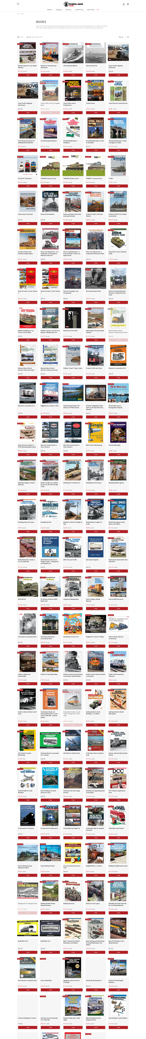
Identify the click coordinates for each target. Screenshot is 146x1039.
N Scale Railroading (114, 445)
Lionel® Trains (79, 9)
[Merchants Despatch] (95, 546)
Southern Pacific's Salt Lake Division (94, 215)
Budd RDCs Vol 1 (46, 941)
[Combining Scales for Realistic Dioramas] (95, 815)
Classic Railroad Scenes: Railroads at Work (25, 867)
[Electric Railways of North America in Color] (50, 777)
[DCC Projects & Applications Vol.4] (118, 777)
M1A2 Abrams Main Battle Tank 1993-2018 (118, 560)
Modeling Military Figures (116, 483)
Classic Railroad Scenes (48, 866)
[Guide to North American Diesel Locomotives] (95, 661)
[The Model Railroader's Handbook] (73, 127)
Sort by (29, 37)
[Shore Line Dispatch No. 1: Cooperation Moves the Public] (95, 238)
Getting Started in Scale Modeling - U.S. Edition (93, 713)
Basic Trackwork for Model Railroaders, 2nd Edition (71, 942)
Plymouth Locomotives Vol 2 (117, 368)
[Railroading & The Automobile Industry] (95, 317)
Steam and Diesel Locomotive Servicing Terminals (72, 215)
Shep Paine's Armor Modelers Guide (118, 252)
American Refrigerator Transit (27, 1018)
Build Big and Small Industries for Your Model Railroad (118, 904)
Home (18, 13)
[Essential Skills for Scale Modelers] (27, 777)
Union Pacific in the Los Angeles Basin (50, 104)
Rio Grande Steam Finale (93, 291)
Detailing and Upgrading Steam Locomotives (95, 791)
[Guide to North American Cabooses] (118, 661)
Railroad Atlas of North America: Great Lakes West (26, 369)
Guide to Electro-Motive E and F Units (27, 713)
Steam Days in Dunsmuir (25, 214)
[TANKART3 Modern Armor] (73, 165)
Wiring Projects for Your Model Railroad (27, 66)
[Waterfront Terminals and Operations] (50, 52)
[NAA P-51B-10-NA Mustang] (95, 432)
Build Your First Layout (93, 903)
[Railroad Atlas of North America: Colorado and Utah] (50, 355)
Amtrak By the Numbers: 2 (94, 980)
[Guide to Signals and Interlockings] (27, 661)
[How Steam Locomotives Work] (27, 623)
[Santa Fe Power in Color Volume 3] (27, 278)
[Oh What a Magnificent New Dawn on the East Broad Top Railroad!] (95, 392)
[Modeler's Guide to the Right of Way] (73, 509)
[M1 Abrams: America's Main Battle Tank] (50, 586)
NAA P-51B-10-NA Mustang (94, 445)
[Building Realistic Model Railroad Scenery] (50, 890)
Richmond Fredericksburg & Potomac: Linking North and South (117, 293)
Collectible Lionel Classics (116, 828)
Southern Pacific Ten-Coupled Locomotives (117, 215)
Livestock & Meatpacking (70, 599)
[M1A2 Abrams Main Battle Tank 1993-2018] (118, 546)
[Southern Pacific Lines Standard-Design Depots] (27, 238)
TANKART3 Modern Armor (71, 178)
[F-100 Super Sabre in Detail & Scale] (95, 740)
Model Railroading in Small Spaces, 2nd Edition (117, 523)
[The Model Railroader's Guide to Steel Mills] (95, 127)
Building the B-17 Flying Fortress (27, 903)
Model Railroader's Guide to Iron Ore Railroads (26, 560)
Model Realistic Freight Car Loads (94, 523)
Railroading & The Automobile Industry (95, 331)
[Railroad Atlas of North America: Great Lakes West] (27, 355)
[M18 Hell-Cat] (27, 586)
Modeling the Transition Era (71, 483)
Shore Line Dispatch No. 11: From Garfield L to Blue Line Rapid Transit (71, 253)
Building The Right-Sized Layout (118, 866)
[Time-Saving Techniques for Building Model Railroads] (27, 127)
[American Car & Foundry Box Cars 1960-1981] (50, 1005)
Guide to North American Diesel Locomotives (95, 675)
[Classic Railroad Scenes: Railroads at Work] (27, 853)
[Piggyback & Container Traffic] (50, 392)
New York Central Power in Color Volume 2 (49, 446)
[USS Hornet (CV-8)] (95, 52)
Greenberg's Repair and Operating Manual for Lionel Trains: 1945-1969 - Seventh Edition (49, 714)
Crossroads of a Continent (26, 828)
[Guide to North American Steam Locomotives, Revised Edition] (73, 661)
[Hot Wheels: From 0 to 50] (73, 623)
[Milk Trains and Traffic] (73, 546)
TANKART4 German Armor (48, 178)
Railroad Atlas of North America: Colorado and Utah (49, 369)
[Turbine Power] (95, 90)
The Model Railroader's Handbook (70, 142)
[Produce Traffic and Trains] (95, 355)
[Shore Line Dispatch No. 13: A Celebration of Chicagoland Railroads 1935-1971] (50, 238)
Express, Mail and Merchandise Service (118, 754)
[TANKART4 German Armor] (50, 165)
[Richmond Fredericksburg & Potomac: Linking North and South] (118, 278)
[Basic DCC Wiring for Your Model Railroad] (118, 928)
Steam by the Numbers (47, 214)
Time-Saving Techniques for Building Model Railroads (26, 142)
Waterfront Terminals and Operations (48, 66)
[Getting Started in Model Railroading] (118, 699)
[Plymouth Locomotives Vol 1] (27, 392)
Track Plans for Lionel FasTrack (118, 103)
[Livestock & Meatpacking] (73, 586)
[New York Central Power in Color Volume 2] (50, 432)
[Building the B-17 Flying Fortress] (27, 890)
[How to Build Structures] (118, 586)
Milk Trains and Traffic (70, 560)
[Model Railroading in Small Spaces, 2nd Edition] (118, 509)
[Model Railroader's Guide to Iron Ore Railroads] (27, 546)
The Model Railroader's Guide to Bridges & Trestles (117, 142)
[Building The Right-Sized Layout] (118, 853)
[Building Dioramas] (73, 890)
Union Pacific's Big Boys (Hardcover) (25, 104)
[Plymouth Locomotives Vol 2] (118, 355)
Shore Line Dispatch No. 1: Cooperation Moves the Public (95, 252)
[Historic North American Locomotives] (118, 623)
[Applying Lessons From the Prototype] (73, 967)
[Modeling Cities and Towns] (27, 509)
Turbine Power (90, 103)
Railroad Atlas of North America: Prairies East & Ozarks (118, 331)
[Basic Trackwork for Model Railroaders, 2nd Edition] (73, 928)
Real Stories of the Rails (70, 330)
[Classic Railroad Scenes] (50, 853)
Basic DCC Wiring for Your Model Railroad (116, 942)
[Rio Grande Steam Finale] (95, 278)
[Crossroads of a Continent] (27, 815)
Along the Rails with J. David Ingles (71, 1019)
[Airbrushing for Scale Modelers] (118, 1005)
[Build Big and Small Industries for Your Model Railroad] (118, 890)
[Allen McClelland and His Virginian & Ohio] (95, 1005)
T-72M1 (111, 178)
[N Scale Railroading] (118, 432)
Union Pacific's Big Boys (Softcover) (116, 66)
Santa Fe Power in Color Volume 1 (50, 292)
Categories (59, 9)
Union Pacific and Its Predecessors (69, 104)
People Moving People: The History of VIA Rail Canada (71, 406)
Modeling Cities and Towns (26, 522)
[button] (128, 4)
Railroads (68, 9)
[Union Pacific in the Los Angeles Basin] (50, 90)
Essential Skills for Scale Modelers (25, 791)
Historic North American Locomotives (116, 637)
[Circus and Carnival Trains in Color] (73, 853)
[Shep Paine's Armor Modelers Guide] (118, 238)
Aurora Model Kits (46, 980)
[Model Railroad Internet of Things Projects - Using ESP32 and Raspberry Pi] (50, 546)
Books (22, 13)
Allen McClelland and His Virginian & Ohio (93, 1019)
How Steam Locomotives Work (27, 637)
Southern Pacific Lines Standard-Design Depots (25, 252)
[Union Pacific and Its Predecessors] (73, 90)
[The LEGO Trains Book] (27, 165)
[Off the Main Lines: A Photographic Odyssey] (118, 392)
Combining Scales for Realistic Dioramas (95, 829)
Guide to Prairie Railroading (49, 674)
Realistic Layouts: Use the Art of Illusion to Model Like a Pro (50, 331)
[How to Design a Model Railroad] (95, 586)
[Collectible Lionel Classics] (118, 815)
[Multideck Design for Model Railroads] (27, 469)
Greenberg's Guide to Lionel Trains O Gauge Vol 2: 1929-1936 (71, 713)
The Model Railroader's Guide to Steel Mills (95, 142)
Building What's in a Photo (94, 866)
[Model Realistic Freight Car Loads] (95, 509)
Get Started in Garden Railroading (24, 754)
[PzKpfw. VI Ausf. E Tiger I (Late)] (73, 355)
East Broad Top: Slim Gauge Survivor (71, 791)
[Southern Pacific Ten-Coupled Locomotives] (118, 201)
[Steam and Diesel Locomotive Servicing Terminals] (73, 201)
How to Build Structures (116, 599)
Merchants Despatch (92, 560)
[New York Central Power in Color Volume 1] (73, 432)
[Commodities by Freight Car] (73, 815)
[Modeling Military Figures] (118, 469)
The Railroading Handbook (49, 141)
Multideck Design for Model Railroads (26, 483)
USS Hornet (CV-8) (91, 66)
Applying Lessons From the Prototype (71, 981)
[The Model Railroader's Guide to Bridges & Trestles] (118, 127)
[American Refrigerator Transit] (27, 1005)
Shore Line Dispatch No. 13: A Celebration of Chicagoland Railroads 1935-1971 (49, 253)
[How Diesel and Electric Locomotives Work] (50, 623)
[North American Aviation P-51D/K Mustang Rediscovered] (27, 432)
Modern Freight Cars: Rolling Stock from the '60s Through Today (49, 484)
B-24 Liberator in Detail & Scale (27, 980)
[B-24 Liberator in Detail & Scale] (27, 967)
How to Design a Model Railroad (93, 600)
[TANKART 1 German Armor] (95, 165)
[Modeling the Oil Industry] (95, 469)
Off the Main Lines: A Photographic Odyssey (115, 406)
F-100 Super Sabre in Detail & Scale (94, 754)
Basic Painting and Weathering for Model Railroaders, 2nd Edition (95, 943)
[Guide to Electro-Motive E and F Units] (27, 699)
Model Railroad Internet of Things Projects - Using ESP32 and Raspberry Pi (49, 561)
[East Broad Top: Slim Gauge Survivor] (73, 777)
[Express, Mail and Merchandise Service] (118, 740)
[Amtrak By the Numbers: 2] (95, 967)
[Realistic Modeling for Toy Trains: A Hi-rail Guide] (27, 317)
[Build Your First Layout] (95, 890)
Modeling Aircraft (46, 522)
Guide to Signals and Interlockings (24, 675)
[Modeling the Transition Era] (73, 469)
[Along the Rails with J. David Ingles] (73, 1005)
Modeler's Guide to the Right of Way (72, 523)
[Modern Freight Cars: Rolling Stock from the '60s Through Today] (50, 469)
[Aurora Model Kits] (50, 967)
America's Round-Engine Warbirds (116, 981)
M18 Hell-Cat (22, 599)
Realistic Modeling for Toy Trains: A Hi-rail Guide (26, 331)
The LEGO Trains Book (24, 178)
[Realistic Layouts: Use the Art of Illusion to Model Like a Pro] (50, 317)
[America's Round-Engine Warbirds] (118, 967)
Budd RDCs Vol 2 (23, 941)
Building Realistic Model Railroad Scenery (48, 904)
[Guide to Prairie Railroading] (50, 661)
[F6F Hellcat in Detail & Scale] (73, 740)
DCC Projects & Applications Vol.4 (117, 791)
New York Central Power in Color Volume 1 (71, 446)
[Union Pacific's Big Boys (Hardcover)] (27, 90)
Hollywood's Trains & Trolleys (95, 637)
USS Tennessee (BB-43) (70, 66)
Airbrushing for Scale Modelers (118, 1018)
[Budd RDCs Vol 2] (27, 928)
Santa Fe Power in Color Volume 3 (27, 292)
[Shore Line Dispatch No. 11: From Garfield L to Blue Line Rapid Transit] (73, 238)
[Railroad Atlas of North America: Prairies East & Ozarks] (118, 317)
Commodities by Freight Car (71, 828)
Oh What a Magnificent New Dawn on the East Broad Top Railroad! (94, 407)
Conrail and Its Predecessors (49, 828)
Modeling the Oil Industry (93, 483)
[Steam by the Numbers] (50, 201)
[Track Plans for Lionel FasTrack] (118, 90)
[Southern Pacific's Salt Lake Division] (95, 201)
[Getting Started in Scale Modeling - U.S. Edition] (95, 699)
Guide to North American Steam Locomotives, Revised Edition (73, 675)
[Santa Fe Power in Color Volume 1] (50, 278)
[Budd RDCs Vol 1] (50, 928)
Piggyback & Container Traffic (49, 406)
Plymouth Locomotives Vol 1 (26, 406)
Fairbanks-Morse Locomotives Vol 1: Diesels (50, 754)
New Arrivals (90, 9)
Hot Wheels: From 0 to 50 (70, 637)
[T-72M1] (118, 165)
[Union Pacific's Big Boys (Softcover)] (118, 52)
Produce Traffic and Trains (94, 368)
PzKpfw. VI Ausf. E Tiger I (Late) (72, 368)
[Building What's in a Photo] (95, 853)
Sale (98, 9)
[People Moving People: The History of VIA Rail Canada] (73, 392)
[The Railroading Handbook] (50, 127)
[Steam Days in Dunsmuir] (27, 201)
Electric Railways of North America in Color (48, 791)
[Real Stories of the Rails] (73, 317)
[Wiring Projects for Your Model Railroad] (27, 52)
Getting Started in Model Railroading (116, 713)
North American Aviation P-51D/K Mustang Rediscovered (27, 446)
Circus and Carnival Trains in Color (71, 867)
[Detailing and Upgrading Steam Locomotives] (95, 777)
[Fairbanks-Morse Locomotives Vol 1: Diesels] (50, 740)
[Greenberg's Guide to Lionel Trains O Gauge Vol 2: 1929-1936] (73, 699)
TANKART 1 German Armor (94, 178)
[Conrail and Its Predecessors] (50, 815)
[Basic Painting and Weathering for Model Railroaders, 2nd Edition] (95, 928)
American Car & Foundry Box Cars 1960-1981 (49, 1019)
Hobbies (49, 9)
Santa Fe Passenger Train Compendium (70, 292)
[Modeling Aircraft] (50, 509)
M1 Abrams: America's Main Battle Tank (49, 600)
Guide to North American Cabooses (116, 675)
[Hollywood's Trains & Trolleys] (95, 623)
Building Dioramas (68, 903)
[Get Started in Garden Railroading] (27, 740)
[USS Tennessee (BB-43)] (73, 52)
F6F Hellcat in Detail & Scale (71, 753)
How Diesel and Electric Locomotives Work (48, 637)
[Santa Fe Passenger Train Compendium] (73, 278)
